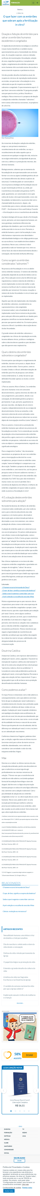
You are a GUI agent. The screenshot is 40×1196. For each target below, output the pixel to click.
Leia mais (25, 1184)
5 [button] (29, 1111)
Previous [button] (3, 1090)
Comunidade (9, 1149)
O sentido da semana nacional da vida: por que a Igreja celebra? (18, 987)
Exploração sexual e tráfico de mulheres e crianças (19, 996)
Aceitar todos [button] (9, 1191)
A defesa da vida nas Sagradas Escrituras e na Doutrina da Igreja (17, 978)
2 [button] (15, 1111)
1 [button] (11, 1111)
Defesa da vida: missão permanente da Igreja (19, 954)
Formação (8, 1132)
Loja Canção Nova (12, 1068)
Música (6, 1139)
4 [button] (24, 1111)
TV (23, 1129)
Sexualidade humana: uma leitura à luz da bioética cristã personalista (18, 936)
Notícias (7, 1136)
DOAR (19, 1160)
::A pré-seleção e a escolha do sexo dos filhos (18, 597)
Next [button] (36, 1090)
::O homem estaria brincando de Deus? (16, 587)
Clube (6, 1143)
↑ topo (20, 1126)
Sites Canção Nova (37, 3)
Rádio (24, 1132)
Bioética (20, 9)
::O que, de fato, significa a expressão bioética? (18, 590)
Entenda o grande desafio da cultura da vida (19, 969)
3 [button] (20, 1111)
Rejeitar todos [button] (27, 1187)
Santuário (8, 1146)
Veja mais (20, 1003)
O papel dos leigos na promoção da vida (19, 962)
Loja (24, 1136)
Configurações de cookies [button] (12, 1187)
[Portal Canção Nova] (6, 3)
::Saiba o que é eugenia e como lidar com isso (18, 593)
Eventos (7, 1129)
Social (6, 1153)
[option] (20, 1090)
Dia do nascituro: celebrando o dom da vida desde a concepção (19, 945)
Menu (33, 3)
